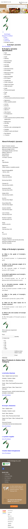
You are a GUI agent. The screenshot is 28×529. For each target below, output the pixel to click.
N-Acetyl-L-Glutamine (8, 405)
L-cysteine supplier (8, 436)
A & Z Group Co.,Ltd (6, 2)
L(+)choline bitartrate (8, 373)
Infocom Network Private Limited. (11, 525)
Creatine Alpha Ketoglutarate (11, 450)
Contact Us (7, 480)
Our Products (8, 478)
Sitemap (6, 482)
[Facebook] (2, 469)
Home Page (7, 474)
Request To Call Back (7, 35)
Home (5, 37)
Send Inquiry (7, 34)
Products (6, 39)
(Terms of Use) (11, 517)
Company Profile (8, 476)
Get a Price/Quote (6, 46)
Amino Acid (7, 40)
